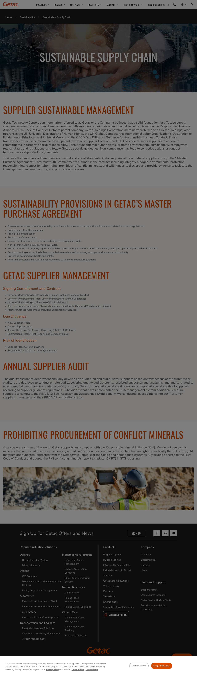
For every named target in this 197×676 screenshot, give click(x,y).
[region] (98, 666)
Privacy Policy (52, 669)
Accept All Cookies (161, 665)
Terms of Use (78, 669)
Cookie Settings (139, 665)
